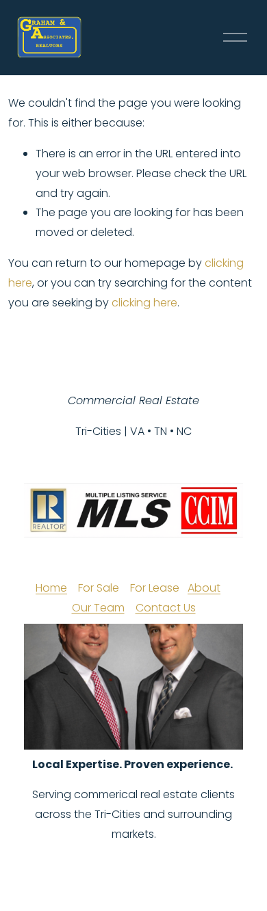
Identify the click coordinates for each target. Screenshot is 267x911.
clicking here (144, 303)
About (204, 588)
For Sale (98, 588)
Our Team (98, 608)
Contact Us (166, 608)
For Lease (154, 588)
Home (51, 588)
